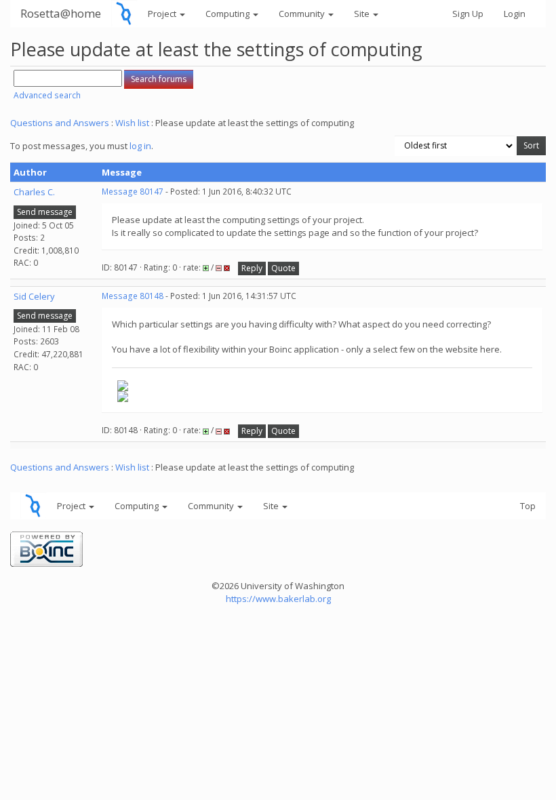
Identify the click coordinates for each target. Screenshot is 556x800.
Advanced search (47, 95)
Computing (228, 13)
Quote (283, 268)
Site (363, 13)
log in (140, 146)
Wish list (132, 123)
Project (163, 13)
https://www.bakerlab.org (278, 599)
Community (303, 13)
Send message (45, 212)
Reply (251, 268)
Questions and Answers (59, 123)
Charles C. (34, 192)
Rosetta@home (60, 13)
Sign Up (467, 13)
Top (528, 506)
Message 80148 (132, 296)
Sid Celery (34, 296)
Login (514, 13)
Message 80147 (132, 191)
